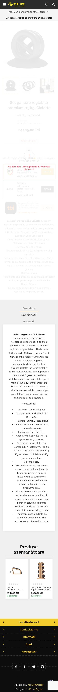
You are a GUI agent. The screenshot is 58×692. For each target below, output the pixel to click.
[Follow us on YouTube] (33, 666)
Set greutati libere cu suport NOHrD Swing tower (41, 589)
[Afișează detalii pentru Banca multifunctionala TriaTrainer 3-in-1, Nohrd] (17, 570)
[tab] (29, 308)
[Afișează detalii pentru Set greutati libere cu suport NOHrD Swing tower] (41, 570)
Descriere (29, 308)
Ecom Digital (36, 689)
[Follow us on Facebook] (24, 666)
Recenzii (29, 321)
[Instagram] (42, 666)
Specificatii (29, 315)
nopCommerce (36, 685)
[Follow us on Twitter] (15, 666)
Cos (47, 3)
